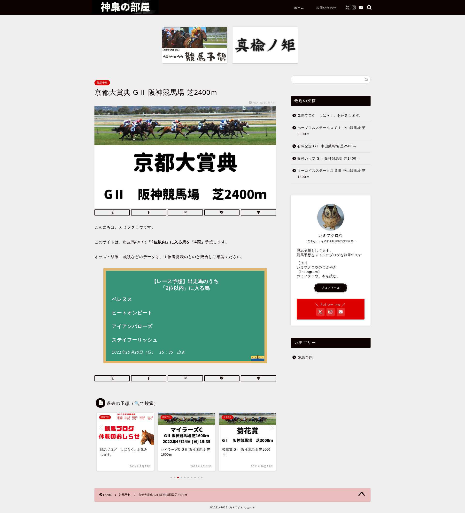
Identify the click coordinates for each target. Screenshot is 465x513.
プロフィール (330, 288)
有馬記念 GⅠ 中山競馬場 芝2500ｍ (326, 146)
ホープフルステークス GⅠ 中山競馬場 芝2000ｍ (331, 131)
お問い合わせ (326, 7)
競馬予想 (102, 82)
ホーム (299, 7)
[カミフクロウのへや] (125, 12)
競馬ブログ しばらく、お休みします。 (330, 115)
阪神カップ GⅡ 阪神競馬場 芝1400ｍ (328, 158)
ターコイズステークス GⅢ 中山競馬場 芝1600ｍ (331, 174)
